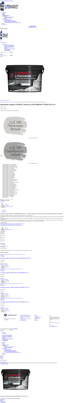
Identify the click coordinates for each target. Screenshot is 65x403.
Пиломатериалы (7, 50)
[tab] (4, 210)
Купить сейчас (7, 200)
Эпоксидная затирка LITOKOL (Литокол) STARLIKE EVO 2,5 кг (11, 224)
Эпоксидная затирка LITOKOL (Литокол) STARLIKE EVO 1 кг (11, 225)
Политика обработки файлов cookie (10, 21)
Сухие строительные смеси (9, 45)
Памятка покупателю (8, 347)
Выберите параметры (11, 398)
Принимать (6, 363)
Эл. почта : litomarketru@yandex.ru (53, 326)
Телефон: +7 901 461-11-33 (55, 322)
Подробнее (2, 363)
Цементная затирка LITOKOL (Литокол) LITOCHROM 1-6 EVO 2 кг (12, 223)
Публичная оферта (7, 19)
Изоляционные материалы (9, 46)
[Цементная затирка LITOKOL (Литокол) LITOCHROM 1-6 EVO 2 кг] (12, 254)
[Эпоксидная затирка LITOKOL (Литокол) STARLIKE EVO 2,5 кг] (11, 283)
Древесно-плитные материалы (9, 48)
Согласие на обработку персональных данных (12, 22)
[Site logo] (9, 10)
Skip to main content (9, 0)
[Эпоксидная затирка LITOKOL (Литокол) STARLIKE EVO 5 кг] (11, 298)
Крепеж (5, 47)
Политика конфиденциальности (10, 20)
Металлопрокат (7, 49)
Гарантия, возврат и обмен (9, 346)
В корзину (2, 200)
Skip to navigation (3, 0)
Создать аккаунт (3, 361)
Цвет (1, 155)
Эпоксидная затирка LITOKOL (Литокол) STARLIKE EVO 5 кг (14, 301)
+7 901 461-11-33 (3, 42)
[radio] (20, 125)
